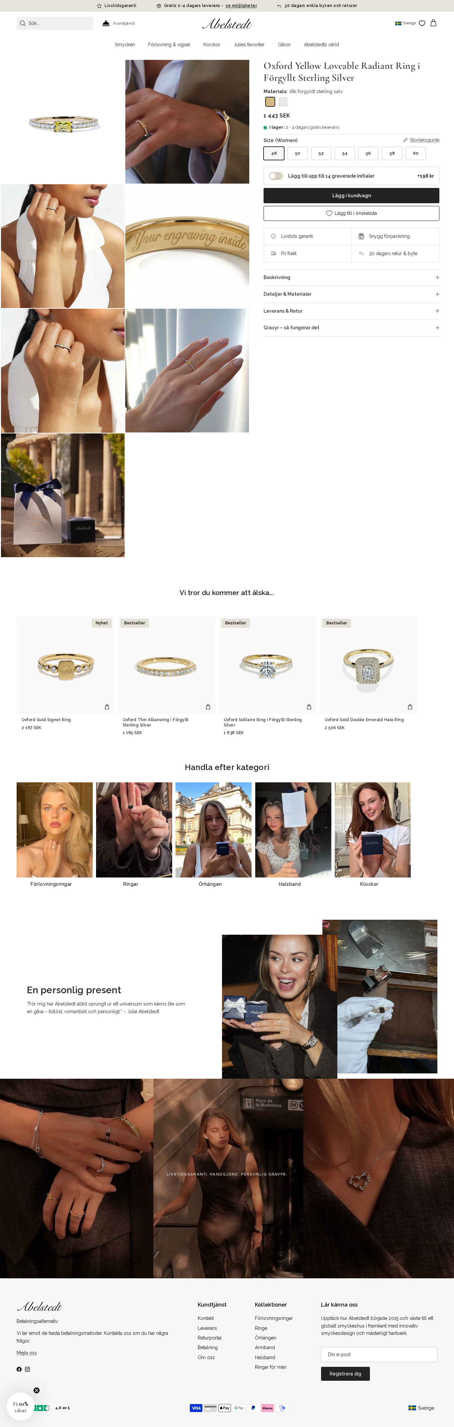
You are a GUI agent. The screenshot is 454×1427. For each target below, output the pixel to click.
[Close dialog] (319, 648)
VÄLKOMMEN (277, 741)
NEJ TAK (277, 761)
